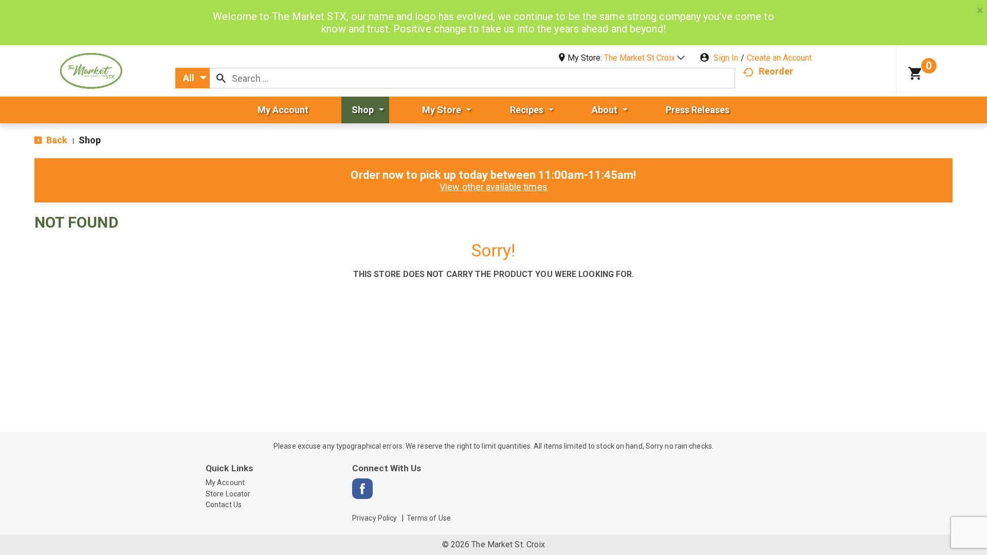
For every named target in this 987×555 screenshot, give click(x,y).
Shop (90, 140)
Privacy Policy (374, 518)
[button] (644, 58)
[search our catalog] (221, 78)
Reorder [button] (776, 71)
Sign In (726, 58)
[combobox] (192, 78)
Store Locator (228, 494)
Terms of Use (429, 518)
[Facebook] (362, 488)
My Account (225, 482)
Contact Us (224, 505)
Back (56, 140)
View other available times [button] (493, 186)
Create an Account (779, 58)
